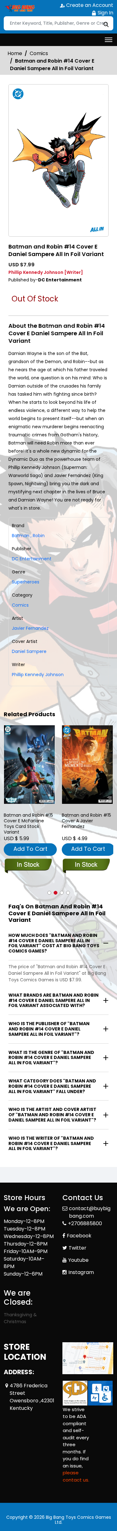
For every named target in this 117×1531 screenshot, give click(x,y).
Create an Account (89, 5)
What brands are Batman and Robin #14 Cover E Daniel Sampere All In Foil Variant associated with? (53, 1000)
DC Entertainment (31, 559)
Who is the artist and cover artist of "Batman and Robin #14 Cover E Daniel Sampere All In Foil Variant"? (52, 1114)
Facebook (79, 1235)
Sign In (104, 12)
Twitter (77, 1247)
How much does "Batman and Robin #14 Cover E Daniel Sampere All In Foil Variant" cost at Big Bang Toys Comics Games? (53, 943)
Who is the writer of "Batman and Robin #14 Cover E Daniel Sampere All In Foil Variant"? (51, 1143)
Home (14, 53)
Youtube (78, 1260)
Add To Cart (30, 849)
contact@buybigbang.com (89, 1212)
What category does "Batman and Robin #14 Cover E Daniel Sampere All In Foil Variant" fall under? (52, 1086)
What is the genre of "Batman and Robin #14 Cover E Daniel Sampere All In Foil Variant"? (51, 1057)
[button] (49, 893)
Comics (39, 53)
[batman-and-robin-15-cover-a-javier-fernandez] (88, 764)
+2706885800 (85, 1223)
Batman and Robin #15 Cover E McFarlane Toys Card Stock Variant (28, 823)
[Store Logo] (19, 8)
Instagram (81, 1272)
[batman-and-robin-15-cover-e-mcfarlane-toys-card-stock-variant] (30, 764)
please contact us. (76, 1476)
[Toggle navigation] (108, 40)
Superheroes (25, 582)
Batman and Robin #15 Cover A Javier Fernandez (86, 821)
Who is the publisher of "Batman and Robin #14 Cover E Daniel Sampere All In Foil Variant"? (49, 1028)
